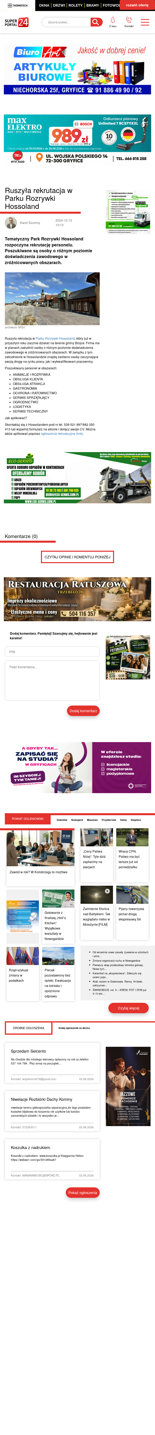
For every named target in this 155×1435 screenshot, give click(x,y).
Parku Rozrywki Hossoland (55, 338)
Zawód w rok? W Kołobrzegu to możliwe (38, 872)
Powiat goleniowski (28, 819)
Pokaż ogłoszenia (82, 1192)
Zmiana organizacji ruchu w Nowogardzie (116, 960)
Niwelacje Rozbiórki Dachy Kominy (41, 1099)
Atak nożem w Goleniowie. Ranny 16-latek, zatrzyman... (118, 983)
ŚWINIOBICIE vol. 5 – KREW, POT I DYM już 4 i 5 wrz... (120, 991)
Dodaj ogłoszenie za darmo (74, 1028)
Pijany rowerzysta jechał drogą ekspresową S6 (131, 913)
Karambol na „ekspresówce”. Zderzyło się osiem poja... (117, 975)
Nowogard (77, 820)
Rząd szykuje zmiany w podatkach (18, 975)
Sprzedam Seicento (28, 1051)
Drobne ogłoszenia (28, 1028)
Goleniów (62, 820)
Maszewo (92, 820)
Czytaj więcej (128, 1007)
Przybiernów (109, 820)
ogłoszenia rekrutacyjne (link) (62, 433)
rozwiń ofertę (137, 5)
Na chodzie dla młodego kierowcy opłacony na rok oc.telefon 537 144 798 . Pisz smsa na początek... (50, 1061)
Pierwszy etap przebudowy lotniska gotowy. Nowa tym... (118, 967)
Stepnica (136, 820)
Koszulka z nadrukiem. (31, 1147)
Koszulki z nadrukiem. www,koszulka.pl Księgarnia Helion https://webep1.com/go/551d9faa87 (47, 1158)
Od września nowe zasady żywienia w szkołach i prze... (120, 954)
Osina (123, 820)
